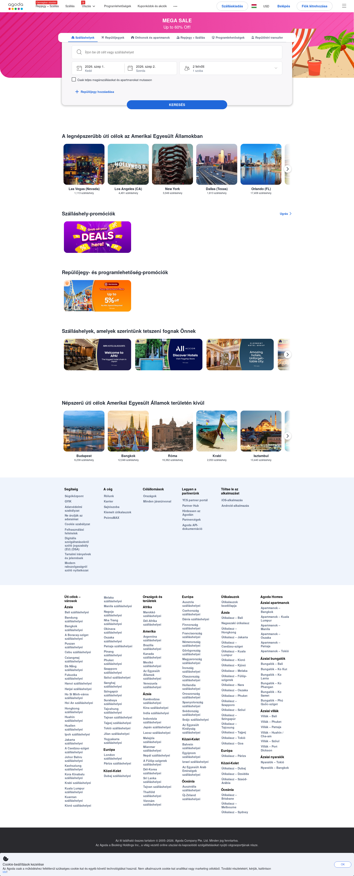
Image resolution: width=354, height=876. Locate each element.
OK (343, 864)
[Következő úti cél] (287, 169)
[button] (89, 6)
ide (5, 872)
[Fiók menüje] (344, 6)
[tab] (83, 37)
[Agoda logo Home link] (16, 6)
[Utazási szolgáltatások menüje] (173, 6)
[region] (177, 171)
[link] (97, 237)
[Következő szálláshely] (287, 354)
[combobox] (182, 52)
